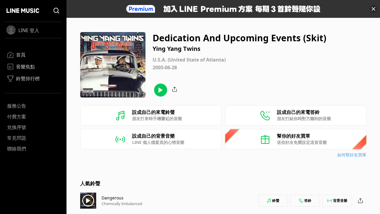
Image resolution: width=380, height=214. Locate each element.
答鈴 (307, 200)
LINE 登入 (28, 30)
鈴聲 (275, 200)
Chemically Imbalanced (122, 203)
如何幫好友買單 (351, 155)
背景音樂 (340, 200)
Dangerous (113, 198)
